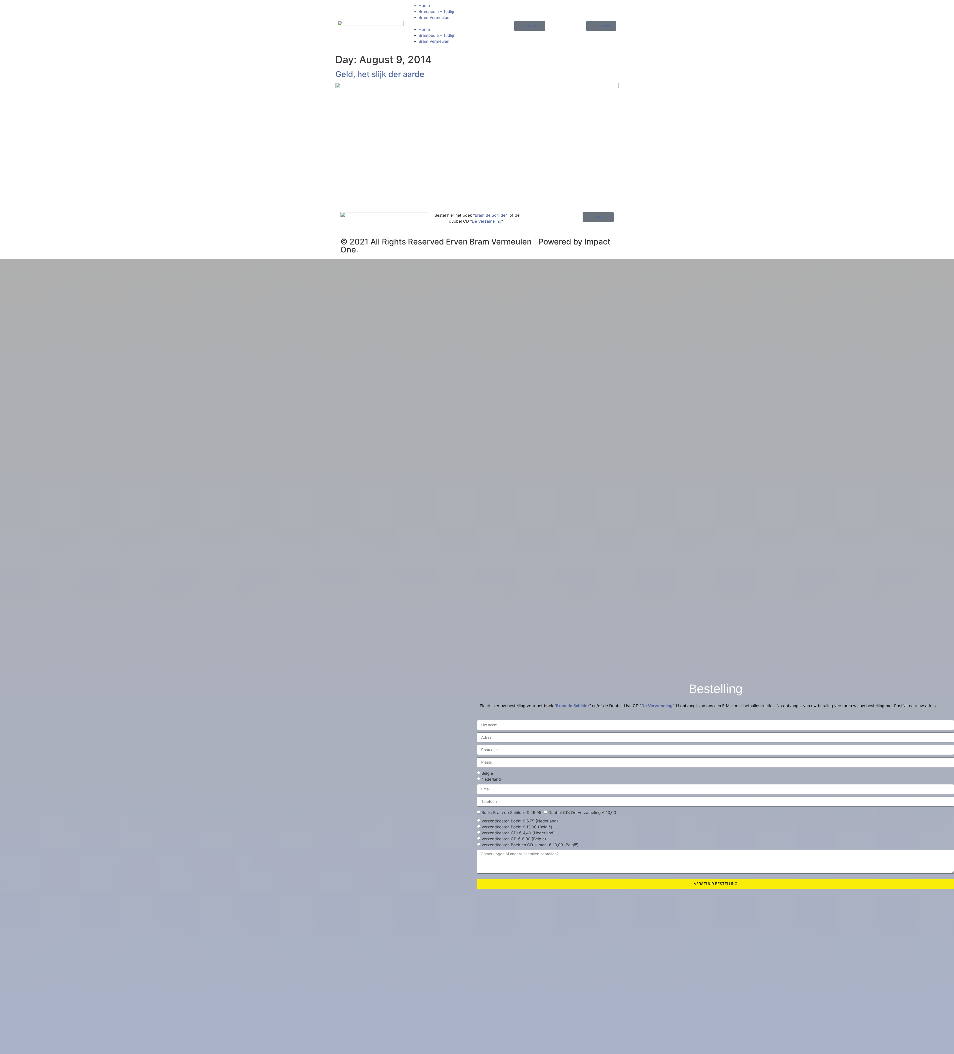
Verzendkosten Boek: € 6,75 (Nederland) (519, 820)
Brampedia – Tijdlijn (437, 11)
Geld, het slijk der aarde (379, 74)
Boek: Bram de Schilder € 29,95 (511, 812)
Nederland (491, 779)
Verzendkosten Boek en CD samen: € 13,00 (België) (530, 844)
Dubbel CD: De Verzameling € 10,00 (582, 812)
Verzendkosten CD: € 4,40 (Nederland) (518, 832)
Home (424, 5)
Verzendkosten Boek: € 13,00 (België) (516, 826)
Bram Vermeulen (434, 17)
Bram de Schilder (491, 215)
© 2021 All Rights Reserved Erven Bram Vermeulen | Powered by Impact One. (475, 245)
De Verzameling (486, 221)
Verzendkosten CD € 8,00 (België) (513, 838)
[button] (442, 23)
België (487, 773)
